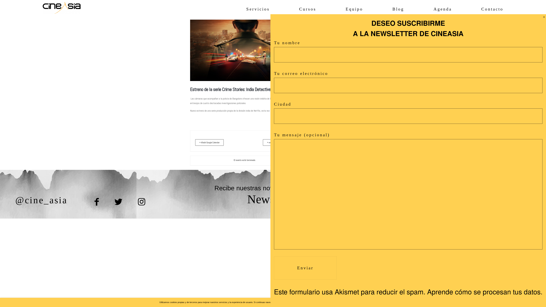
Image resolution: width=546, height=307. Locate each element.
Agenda (443, 9)
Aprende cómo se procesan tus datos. (484, 291)
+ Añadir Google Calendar (209, 142)
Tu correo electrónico (301, 73)
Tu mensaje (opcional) (302, 134)
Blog (398, 9)
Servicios (258, 9)
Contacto (492, 9)
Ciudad (282, 104)
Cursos (307, 9)
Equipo (354, 9)
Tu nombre (287, 42)
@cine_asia (41, 200)
